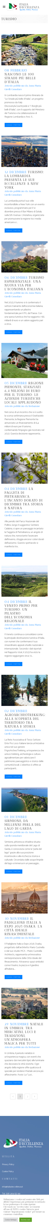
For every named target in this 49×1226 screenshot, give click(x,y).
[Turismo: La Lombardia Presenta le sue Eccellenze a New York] (24, 151)
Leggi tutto (13, 125)
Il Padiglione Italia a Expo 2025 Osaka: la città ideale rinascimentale (23, 926)
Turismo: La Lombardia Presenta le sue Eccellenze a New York (24, 179)
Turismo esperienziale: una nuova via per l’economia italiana (24, 283)
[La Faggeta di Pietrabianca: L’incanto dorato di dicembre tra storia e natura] (24, 468)
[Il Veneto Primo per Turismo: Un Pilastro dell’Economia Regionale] (24, 581)
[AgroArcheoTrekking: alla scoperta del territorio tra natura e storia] (24, 690)
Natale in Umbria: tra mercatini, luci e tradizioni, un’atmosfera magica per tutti (23, 1033)
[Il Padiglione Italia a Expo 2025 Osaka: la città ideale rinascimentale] (24, 898)
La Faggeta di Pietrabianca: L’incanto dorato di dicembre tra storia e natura (23, 498)
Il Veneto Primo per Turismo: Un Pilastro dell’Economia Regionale (21, 611)
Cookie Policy (8, 1171)
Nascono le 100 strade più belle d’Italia (20, 78)
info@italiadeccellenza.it (12, 1187)
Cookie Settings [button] (10, 1220)
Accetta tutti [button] (25, 1220)
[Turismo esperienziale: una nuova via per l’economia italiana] (24, 257)
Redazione (34, 406)
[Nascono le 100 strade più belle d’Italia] (24, 49)
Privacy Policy (8, 1164)
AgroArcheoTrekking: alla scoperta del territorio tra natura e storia (25, 720)
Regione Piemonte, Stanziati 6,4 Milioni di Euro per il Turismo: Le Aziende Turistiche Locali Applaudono (24, 392)
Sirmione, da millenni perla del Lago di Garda (22, 824)
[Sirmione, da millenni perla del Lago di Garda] (24, 799)
